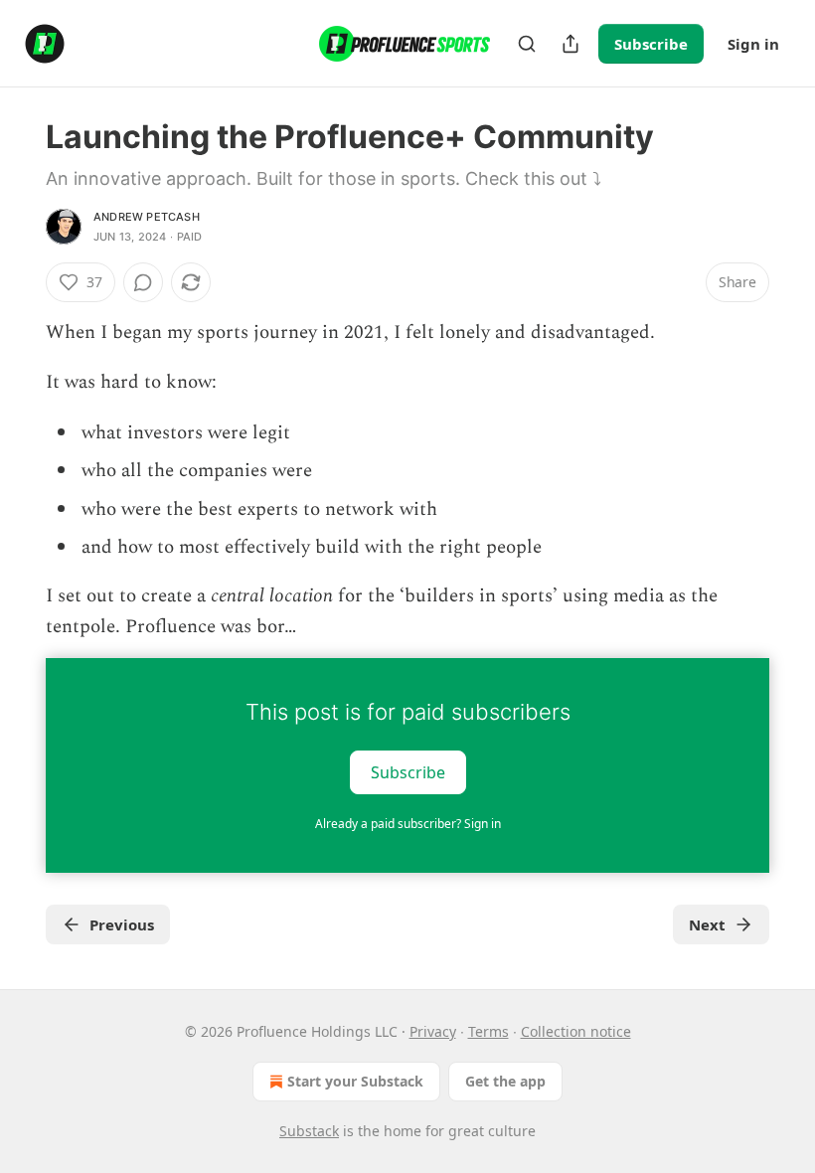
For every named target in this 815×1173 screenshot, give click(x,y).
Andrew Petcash (146, 217)
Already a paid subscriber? (408, 823)
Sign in (753, 44)
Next (707, 924)
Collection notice (576, 1031)
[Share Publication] (570, 44)
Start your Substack (355, 1081)
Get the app (505, 1081)
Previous (121, 924)
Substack (309, 1130)
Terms (488, 1031)
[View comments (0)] (143, 282)
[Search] (527, 44)
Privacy (432, 1031)
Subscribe (651, 44)
